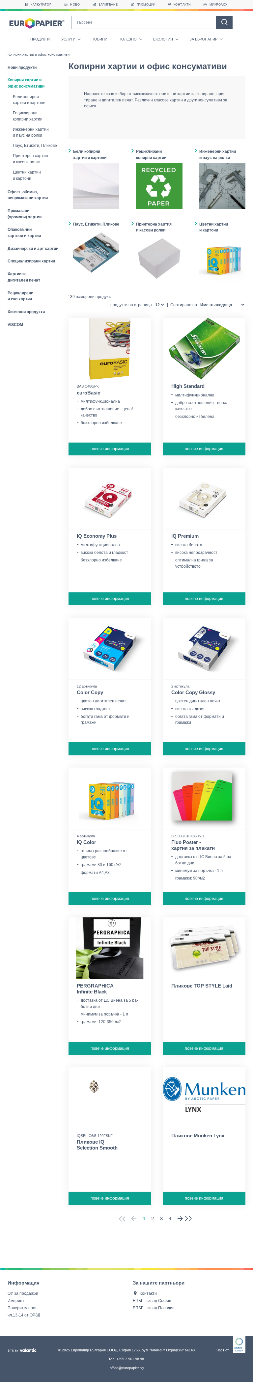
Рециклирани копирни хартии (27, 116)
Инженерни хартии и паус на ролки (31, 132)
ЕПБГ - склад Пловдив (153, 1308)
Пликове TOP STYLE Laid (201, 986)
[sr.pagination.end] (190, 1219)
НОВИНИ (99, 39)
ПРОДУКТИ (40, 39)
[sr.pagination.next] (180, 1219)
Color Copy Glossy (193, 692)
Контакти (148, 1293)
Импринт (16, 1300)
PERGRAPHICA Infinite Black (95, 988)
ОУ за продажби (23, 1293)
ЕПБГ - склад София (152, 1300)
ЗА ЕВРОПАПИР (203, 39)
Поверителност (22, 1308)
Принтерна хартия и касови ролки (30, 158)
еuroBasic (88, 392)
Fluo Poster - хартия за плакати (193, 845)
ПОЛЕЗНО (128, 39)
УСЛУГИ (68, 39)
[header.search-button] (224, 22)
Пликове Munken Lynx (197, 1135)
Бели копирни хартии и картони (29, 100)
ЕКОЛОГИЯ (163, 39)
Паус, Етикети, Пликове (35, 145)
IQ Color (86, 842)
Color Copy (90, 692)
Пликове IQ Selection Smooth (97, 1145)
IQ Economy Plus (97, 536)
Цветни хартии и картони (27, 175)
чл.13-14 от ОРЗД (24, 1315)
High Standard (188, 386)
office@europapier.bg (127, 1368)
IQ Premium (185, 536)
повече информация (110, 449)
